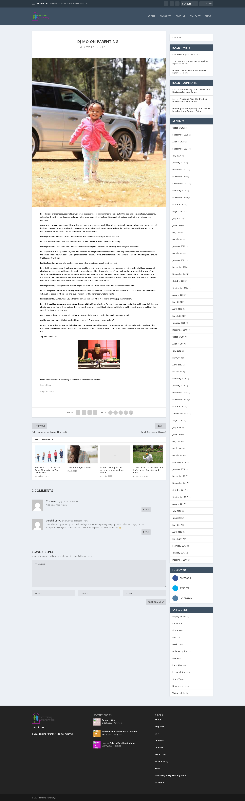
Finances (176, 630)
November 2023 (180, 176)
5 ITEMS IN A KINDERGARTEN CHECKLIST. (69, 3)
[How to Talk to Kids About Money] (97, 744)
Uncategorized (179, 686)
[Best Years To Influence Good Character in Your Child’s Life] (50, 454)
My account (161, 754)
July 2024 (176, 155)
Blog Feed (165, 16)
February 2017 (179, 545)
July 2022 (176, 218)
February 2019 (179, 378)
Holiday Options (180, 651)
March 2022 (178, 239)
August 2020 (178, 295)
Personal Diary (179, 672)
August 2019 (178, 343)
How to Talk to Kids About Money (189, 70)
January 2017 (178, 552)
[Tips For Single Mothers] (82, 454)
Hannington (178, 108)
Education (177, 623)
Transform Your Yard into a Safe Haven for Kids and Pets (148, 470)
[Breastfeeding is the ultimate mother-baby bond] (115, 454)
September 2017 (180, 497)
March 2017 (178, 538)
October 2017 (179, 490)
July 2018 (176, 427)
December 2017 (179, 476)
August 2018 (178, 420)
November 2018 (180, 399)
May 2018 (177, 441)
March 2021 (178, 253)
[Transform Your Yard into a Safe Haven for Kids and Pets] (148, 454)
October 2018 (179, 406)
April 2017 (177, 532)
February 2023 (179, 190)
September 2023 (180, 183)
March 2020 (178, 316)
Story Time (177, 679)
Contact (195, 16)
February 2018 (179, 462)
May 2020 (177, 302)
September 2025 (180, 134)
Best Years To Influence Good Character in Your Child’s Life (47, 470)
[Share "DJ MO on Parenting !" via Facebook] (78, 412)
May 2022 (177, 232)
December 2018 (179, 392)
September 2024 (180, 148)
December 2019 (179, 329)
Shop (208, 16)
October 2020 (179, 281)
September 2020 (180, 288)
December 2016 (179, 559)
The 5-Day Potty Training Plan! (170, 775)
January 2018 (178, 469)
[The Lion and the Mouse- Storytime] (97, 733)
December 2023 (179, 169)
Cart (157, 733)
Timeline (180, 16)
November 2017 (180, 483)
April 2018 (177, 448)
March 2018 (178, 455)
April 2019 (177, 364)
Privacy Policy (161, 761)
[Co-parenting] (97, 722)
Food (174, 637)
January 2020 (178, 323)
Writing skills (178, 693)
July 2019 (176, 350)
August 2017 (178, 504)
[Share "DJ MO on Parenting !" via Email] (95, 412)
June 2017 (177, 518)
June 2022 (177, 225)
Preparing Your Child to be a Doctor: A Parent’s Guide (191, 90)
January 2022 (178, 246)
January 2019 (178, 385)
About (151, 16)
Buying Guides (179, 616)
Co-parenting (179, 54)
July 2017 (176, 511)
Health (175, 644)
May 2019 (177, 357)
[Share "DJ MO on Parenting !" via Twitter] (84, 412)
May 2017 (177, 525)
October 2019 (179, 336)
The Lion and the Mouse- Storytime (190, 61)
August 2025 (178, 141)
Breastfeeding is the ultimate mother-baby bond (112, 470)
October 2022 (179, 204)
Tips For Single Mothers (80, 467)
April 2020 (177, 309)
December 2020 (179, 267)
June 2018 (177, 434)
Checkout (159, 740)
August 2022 (178, 211)
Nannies (176, 658)
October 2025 (179, 127)
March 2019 (178, 371)
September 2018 (180, 413)
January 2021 (178, 260)
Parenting (97, 47)
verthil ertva (53, 520)
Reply (146, 509)
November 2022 (180, 197)
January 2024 (178, 162)
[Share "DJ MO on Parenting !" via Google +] (89, 412)
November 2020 (180, 274)
